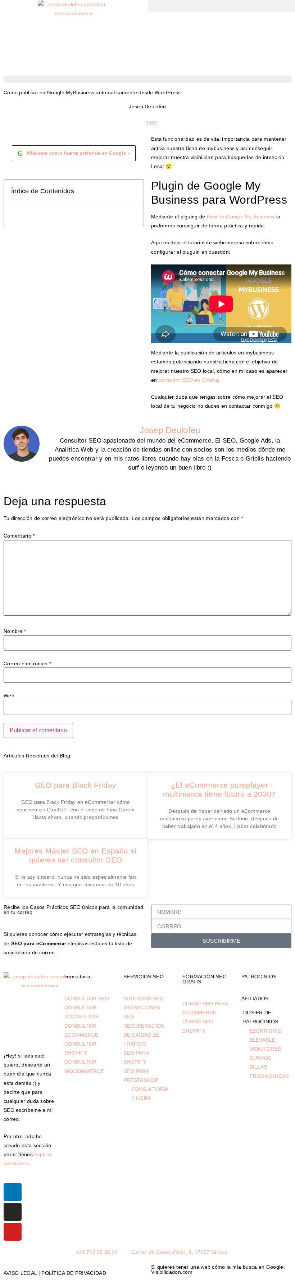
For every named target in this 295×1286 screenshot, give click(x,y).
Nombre (15, 631)
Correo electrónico (27, 663)
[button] (221, 6)
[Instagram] (13, 1212)
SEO (151, 123)
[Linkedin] (13, 1192)
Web (9, 695)
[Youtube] (13, 1232)
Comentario (19, 535)
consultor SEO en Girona (188, 380)
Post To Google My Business (241, 216)
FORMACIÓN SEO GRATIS (204, 979)
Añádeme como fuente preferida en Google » (73, 153)
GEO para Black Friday (75, 785)
